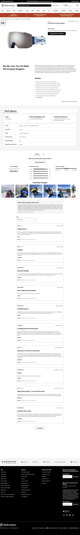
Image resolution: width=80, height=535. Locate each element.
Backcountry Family (47, 469)
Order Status (3, 476)
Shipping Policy (4, 483)
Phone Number (66, 501)
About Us (23, 469)
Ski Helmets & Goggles (8, 19)
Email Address (66, 474)
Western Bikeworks (46, 481)
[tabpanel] (40, 130)
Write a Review (40, 162)
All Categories (24, 496)
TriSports (44, 483)
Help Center (3, 472)
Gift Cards (3, 492)
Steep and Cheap (45, 474)
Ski (1, 19)
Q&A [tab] (43, 154)
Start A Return (4, 481)
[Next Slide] (67, 1)
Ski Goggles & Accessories (20, 19)
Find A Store (3, 474)
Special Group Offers (25, 494)
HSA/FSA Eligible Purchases (7, 496)
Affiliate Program (25, 485)
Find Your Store (75, 1)
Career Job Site (24, 481)
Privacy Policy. (72, 498)
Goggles (28, 19)
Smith (49, 21)
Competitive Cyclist (46, 472)
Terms (68, 498)
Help (2, 469)
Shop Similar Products (57, 33)
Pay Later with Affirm (5, 487)
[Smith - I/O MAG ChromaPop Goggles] (3, 23)
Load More (40, 428)
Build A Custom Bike (5, 485)
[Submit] (17, 5)
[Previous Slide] (13, 1)
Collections (23, 492)
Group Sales (3, 489)
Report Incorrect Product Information (69, 101)
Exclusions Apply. (67, 490)
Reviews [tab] (37, 154)
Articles (23, 478)
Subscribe (75, 476)
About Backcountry (25, 472)
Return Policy (4, 478)
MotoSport (44, 476)
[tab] (10, 111)
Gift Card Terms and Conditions (7, 494)
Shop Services (24, 483)
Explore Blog (24, 476)
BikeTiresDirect (45, 478)
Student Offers (24, 487)
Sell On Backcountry (25, 489)
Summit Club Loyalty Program (28, 474)
